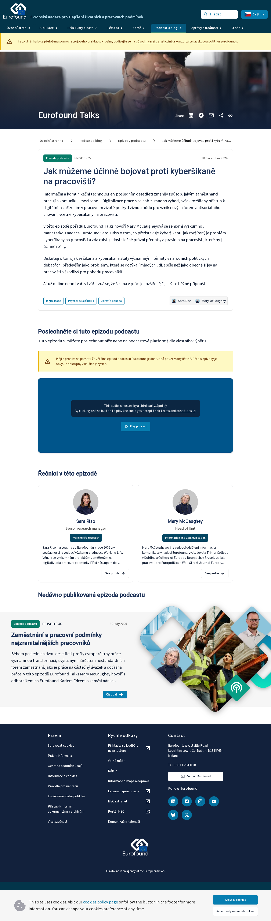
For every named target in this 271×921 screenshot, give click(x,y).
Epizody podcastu (132, 140)
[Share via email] (211, 115)
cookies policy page (100, 902)
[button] (230, 115)
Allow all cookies (235, 900)
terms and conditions (176, 411)
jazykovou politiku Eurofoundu (215, 41)
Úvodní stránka (18, 28)
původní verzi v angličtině (154, 41)
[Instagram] (200, 801)
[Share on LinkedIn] (191, 115)
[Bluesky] (173, 815)
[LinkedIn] (173, 801)
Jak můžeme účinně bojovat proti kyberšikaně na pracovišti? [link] (208, 140)
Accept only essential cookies (235, 911)
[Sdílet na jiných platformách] (221, 115)
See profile (112, 573)
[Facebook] (187, 801)
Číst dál (116, 695)
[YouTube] (214, 801)
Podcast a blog (90, 140)
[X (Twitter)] (187, 815)
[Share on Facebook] (201, 115)
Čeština (258, 14)
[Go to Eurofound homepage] (14, 11)
